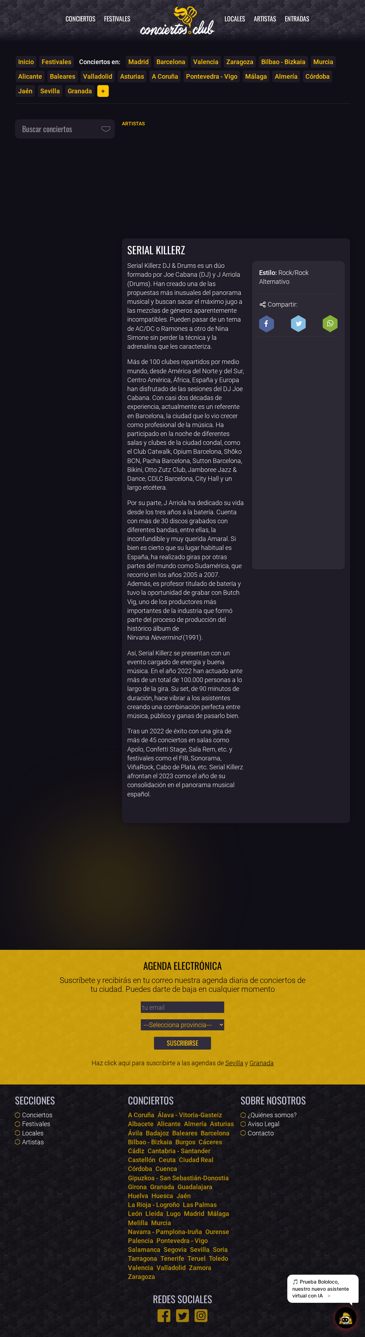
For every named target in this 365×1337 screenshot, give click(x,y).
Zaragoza (239, 62)
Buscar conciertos (47, 128)
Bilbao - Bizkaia (283, 62)
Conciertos (81, 18)
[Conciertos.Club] (177, 20)
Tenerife (172, 1258)
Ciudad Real (196, 1160)
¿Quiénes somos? (272, 1115)
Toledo (218, 1258)
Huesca (162, 1196)
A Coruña (165, 76)
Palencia (140, 1240)
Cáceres (210, 1142)
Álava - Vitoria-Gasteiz (190, 1115)
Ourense (217, 1231)
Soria (220, 1249)
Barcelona (170, 62)
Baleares (62, 76)
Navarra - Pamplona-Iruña (165, 1231)
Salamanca (144, 1249)
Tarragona (142, 1258)
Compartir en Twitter (298, 323)
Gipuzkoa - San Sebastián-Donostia (178, 1178)
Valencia (206, 62)
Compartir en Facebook (266, 323)
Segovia (175, 1249)
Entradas (297, 18)
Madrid (138, 62)
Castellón (141, 1160)
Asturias (132, 76)
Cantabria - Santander (179, 1151)
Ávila (135, 1133)
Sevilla (50, 91)
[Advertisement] (236, 182)
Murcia (323, 62)
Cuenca (166, 1168)
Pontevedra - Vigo (211, 76)
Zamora (200, 1267)
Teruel (196, 1258)
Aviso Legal (263, 1124)
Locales (235, 18)
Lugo (173, 1213)
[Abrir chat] (345, 1317)
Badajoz (157, 1133)
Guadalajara (195, 1187)
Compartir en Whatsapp (330, 323)
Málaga (256, 76)
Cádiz (136, 1151)
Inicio (26, 62)
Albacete (141, 1124)
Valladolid (97, 76)
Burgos (185, 1142)
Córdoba (317, 76)
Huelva (138, 1196)
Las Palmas (200, 1204)
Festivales (117, 18)
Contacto (261, 1133)
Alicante (30, 76)
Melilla (138, 1223)
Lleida (154, 1213)
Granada (80, 91)
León (135, 1213)
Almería (286, 76)
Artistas (265, 18)
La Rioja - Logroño (154, 1204)
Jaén (25, 91)
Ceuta (167, 1160)
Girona (137, 1187)
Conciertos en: (99, 62)
